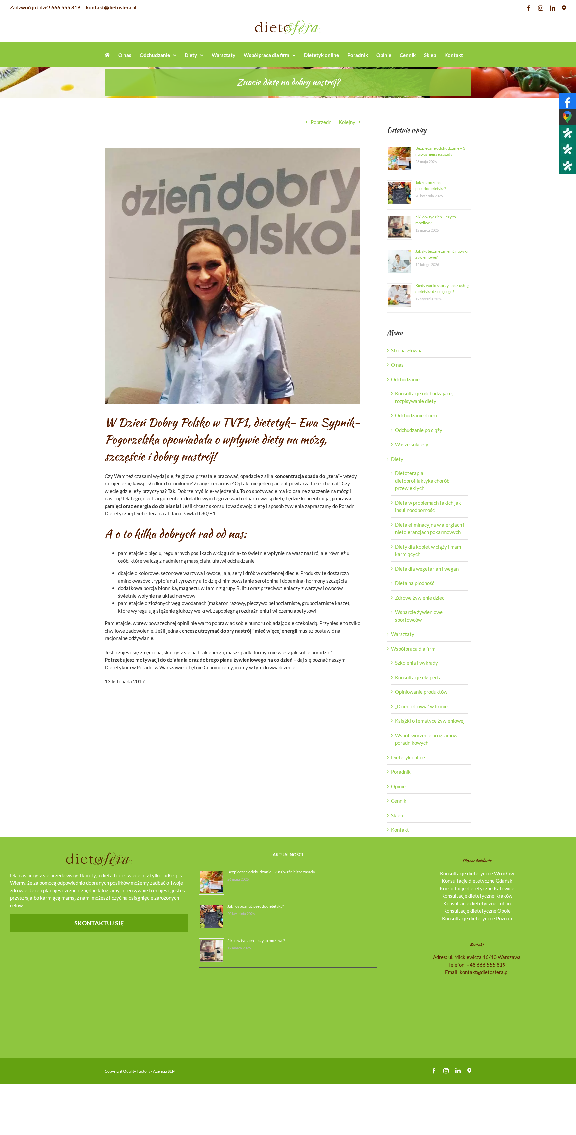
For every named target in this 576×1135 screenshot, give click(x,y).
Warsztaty (402, 634)
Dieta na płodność (414, 583)
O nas (397, 365)
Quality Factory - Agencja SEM (149, 1071)
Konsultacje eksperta (418, 677)
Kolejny (347, 122)
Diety (397, 459)
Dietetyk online (408, 757)
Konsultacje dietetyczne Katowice (477, 888)
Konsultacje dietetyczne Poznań (477, 918)
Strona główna (407, 350)
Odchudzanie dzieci (416, 415)
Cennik (398, 801)
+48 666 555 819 (486, 965)
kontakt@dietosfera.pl (111, 7)
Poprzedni (322, 122)
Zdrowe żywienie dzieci (420, 598)
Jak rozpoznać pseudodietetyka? (255, 906)
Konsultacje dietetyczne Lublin (477, 903)
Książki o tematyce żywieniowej (430, 721)
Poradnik (401, 772)
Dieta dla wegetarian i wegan (427, 569)
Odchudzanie (405, 379)
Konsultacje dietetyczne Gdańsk (477, 881)
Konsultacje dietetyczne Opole (477, 911)
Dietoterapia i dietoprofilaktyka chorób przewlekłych (422, 480)
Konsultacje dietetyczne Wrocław (477, 873)
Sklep (397, 815)
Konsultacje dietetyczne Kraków (476, 896)
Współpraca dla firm (413, 649)
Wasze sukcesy (411, 444)
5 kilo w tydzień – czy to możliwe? (256, 940)
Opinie (398, 786)
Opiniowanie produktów (421, 692)
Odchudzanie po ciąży (418, 430)
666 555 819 (65, 7)
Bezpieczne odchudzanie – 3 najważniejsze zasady (271, 871)
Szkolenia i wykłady (416, 663)
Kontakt (400, 830)
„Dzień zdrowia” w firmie (421, 706)
